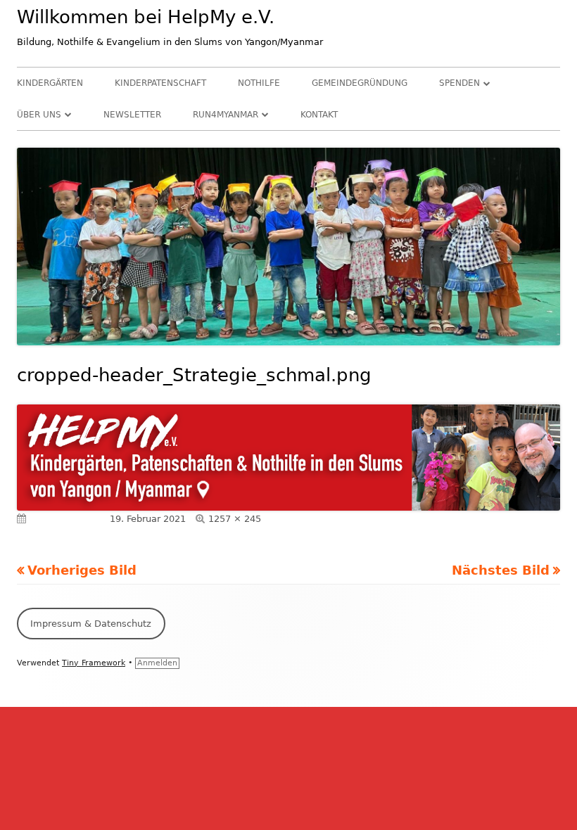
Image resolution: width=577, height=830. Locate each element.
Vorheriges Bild (82, 570)
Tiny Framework (93, 663)
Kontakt (319, 115)
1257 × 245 (234, 518)
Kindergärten (50, 83)
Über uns (39, 115)
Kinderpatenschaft (160, 83)
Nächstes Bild (501, 570)
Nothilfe (259, 83)
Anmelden (157, 663)
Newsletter (132, 115)
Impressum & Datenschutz (90, 623)
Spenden (459, 83)
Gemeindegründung (359, 83)
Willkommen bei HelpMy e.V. (145, 16)
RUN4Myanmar (225, 115)
